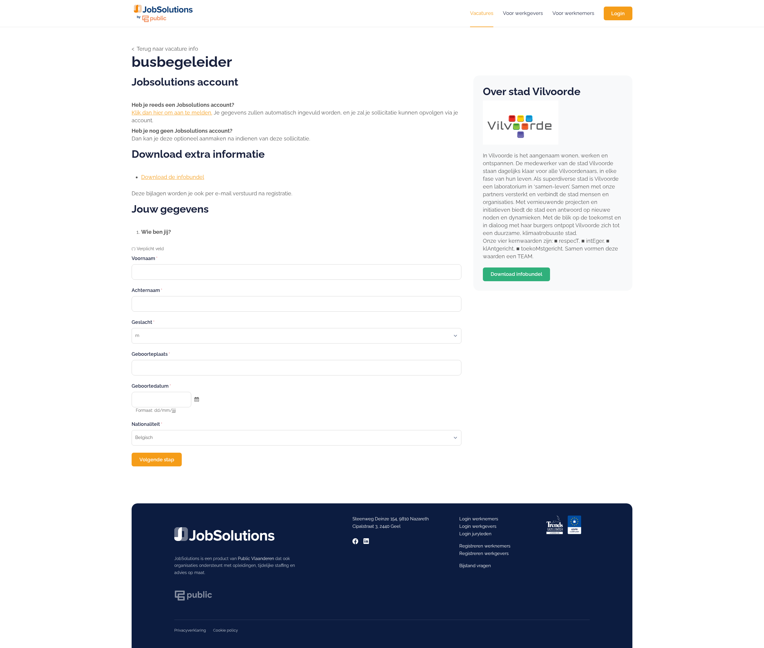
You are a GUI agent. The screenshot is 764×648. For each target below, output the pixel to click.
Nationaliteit (146, 424)
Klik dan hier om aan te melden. (172, 112)
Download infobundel (516, 274)
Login (618, 13)
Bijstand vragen (475, 565)
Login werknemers (478, 519)
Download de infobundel (172, 177)
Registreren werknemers (484, 546)
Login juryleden (475, 533)
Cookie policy (225, 630)
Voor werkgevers (523, 13)
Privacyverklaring (190, 630)
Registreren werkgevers (484, 553)
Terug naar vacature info (167, 49)
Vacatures (481, 13)
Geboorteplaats (150, 354)
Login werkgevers (477, 526)
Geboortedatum (150, 386)
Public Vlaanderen (256, 558)
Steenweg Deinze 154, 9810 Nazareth (390, 519)
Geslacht (142, 322)
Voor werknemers (573, 13)
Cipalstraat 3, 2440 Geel (376, 526)
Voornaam (143, 258)
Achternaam (146, 290)
